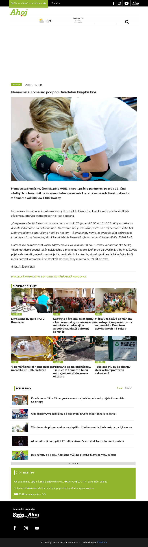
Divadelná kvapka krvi (25, 276)
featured (47, 276)
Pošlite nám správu (30, 494)
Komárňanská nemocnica (70, 276)
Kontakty (55, 3)
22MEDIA (102, 542)
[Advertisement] (74, 53)
